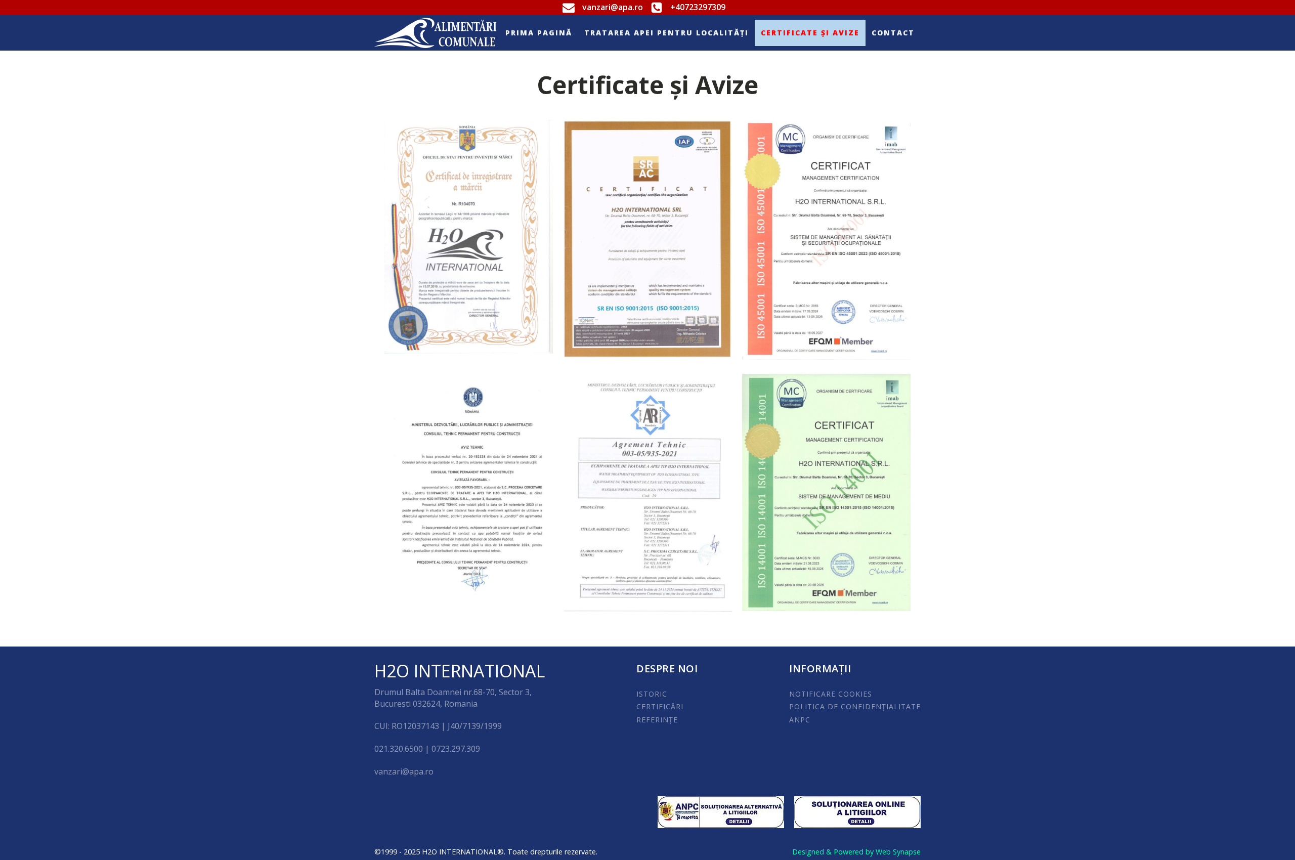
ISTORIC (651, 694)
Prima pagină (538, 32)
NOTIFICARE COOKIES (830, 694)
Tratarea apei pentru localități (666, 32)
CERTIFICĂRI (659, 706)
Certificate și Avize (810, 32)
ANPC (799, 719)
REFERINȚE (657, 719)
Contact (893, 32)
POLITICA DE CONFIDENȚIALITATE (855, 706)
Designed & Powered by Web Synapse (856, 851)
